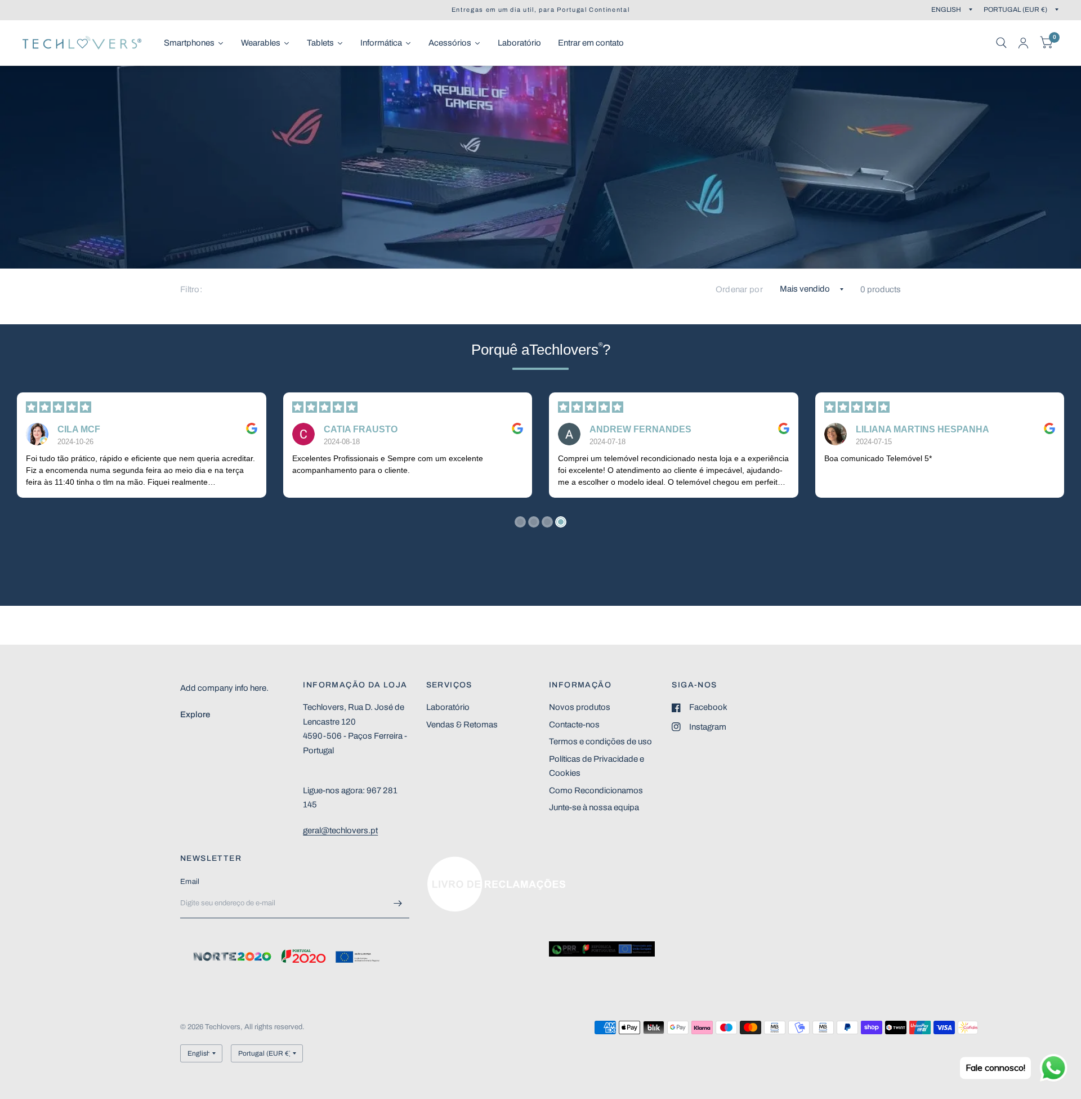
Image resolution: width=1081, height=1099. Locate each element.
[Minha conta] (1023, 42)
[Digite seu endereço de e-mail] (398, 903)
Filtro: (191, 289)
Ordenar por (739, 289)
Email (189, 882)
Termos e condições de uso (600, 741)
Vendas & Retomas (462, 724)
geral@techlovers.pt (340, 830)
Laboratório (448, 707)
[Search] (1001, 42)
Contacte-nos (574, 724)
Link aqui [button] (443, 861)
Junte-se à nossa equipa (594, 807)
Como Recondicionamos (596, 790)
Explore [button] (195, 714)
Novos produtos (579, 707)
